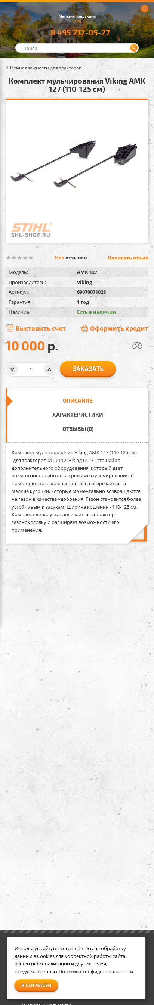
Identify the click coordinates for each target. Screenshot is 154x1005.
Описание (78, 400)
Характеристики (77, 414)
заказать (88, 369)
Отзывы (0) (77, 428)
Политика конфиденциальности (96, 971)
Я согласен (36, 985)
